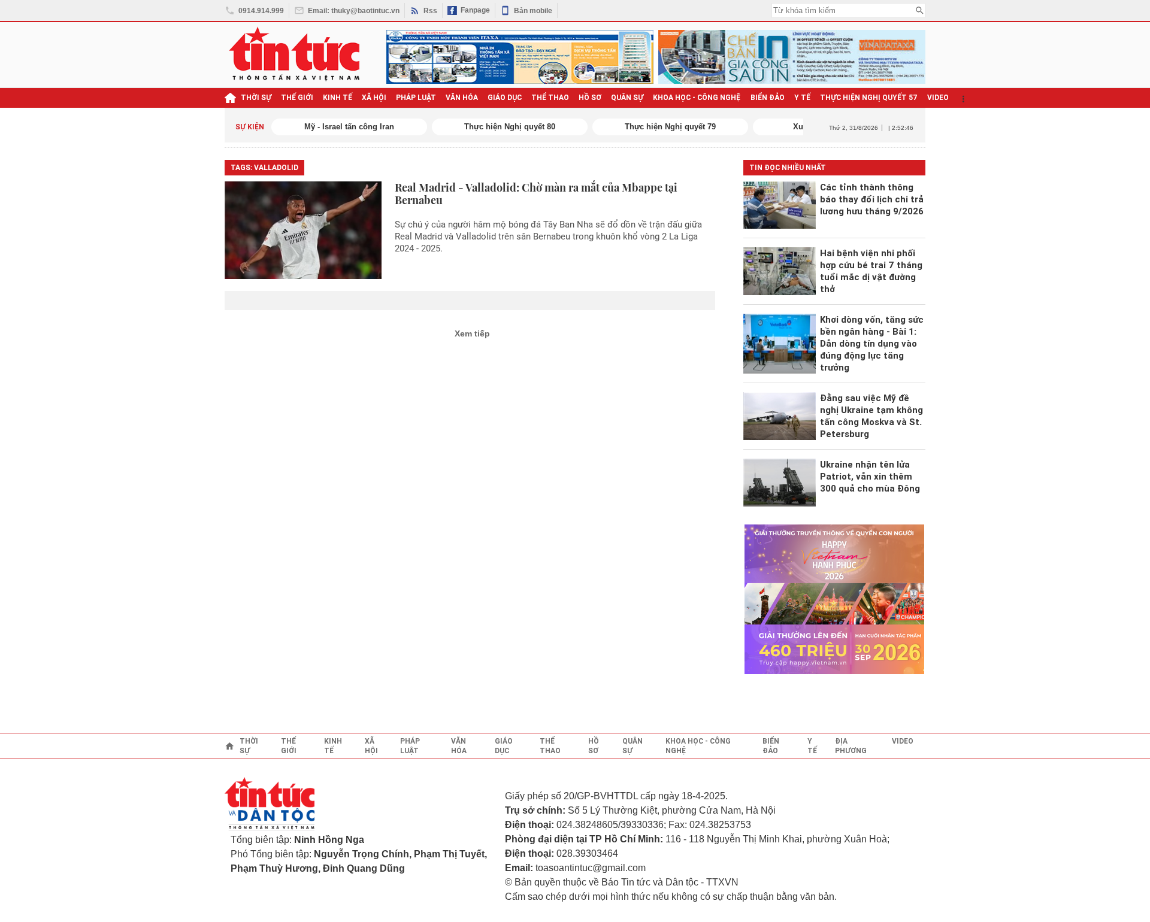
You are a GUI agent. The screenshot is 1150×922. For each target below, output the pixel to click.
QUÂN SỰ (627, 97)
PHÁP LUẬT (416, 97)
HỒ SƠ (590, 97)
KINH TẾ (337, 97)
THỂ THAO (550, 97)
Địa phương (851, 746)
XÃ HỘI (374, 97)
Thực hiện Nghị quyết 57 (869, 97)
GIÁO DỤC (505, 97)
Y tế (802, 97)
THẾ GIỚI (297, 97)
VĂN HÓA (462, 97)
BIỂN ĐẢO (767, 97)
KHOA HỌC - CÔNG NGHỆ (697, 97)
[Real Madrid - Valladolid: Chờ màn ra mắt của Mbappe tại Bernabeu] (303, 230)
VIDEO (938, 97)
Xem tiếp (472, 333)
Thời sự (256, 97)
